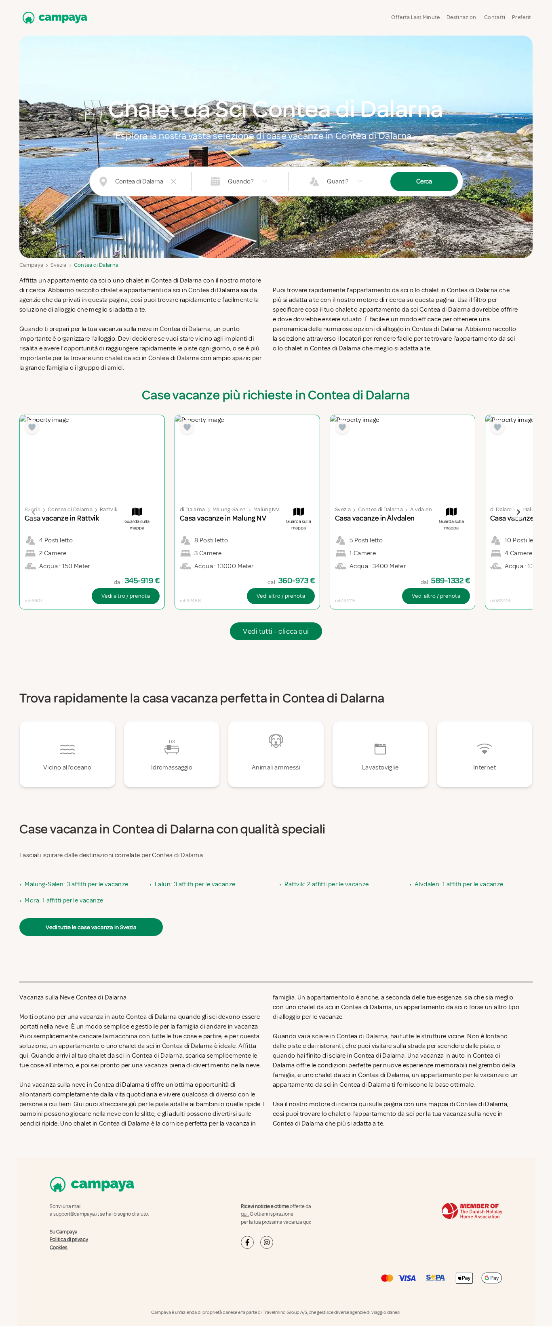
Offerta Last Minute (415, 17)
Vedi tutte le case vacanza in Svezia (91, 927)
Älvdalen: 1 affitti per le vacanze (459, 884)
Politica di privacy (69, 1239)
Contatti (495, 17)
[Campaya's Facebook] (247, 1242)
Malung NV (266, 509)
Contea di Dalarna (96, 264)
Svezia (58, 264)
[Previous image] (34, 512)
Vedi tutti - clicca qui (276, 631)
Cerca (424, 181)
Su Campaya (64, 1232)
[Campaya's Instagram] (266, 1242)
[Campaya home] (53, 17)
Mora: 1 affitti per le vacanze (64, 900)
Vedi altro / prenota (125, 595)
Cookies (58, 1247)
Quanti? (337, 181)
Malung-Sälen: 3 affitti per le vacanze (76, 884)
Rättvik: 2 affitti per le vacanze (326, 884)
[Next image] (518, 512)
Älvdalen (421, 509)
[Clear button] (173, 181)
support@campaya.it (76, 1214)
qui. (245, 1214)
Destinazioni (462, 17)
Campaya (31, 264)
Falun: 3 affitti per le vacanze (195, 884)
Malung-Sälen (229, 509)
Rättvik (108, 509)
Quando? (240, 181)
